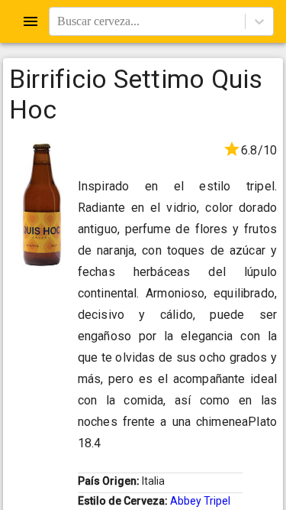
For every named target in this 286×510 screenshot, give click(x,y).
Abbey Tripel (200, 501)
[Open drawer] (30, 21)
